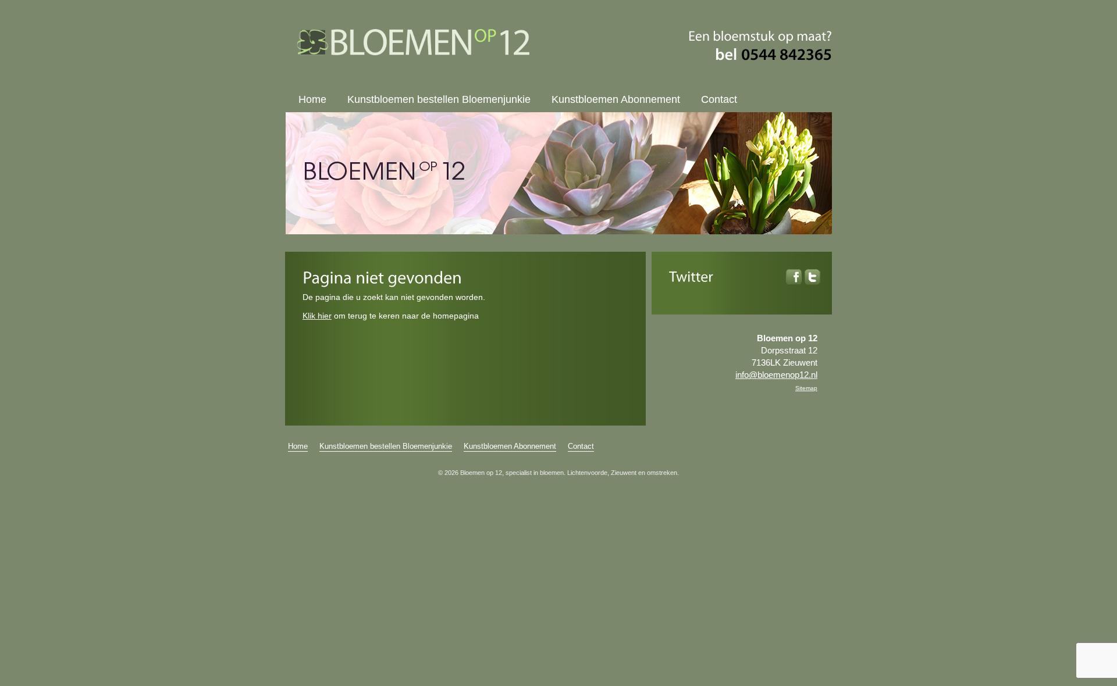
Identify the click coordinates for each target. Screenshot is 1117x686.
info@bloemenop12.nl (776, 375)
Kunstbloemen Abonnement (616, 99)
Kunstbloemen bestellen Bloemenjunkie (439, 99)
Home (312, 99)
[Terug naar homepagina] (413, 52)
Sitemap (806, 388)
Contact (719, 99)
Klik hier (317, 315)
